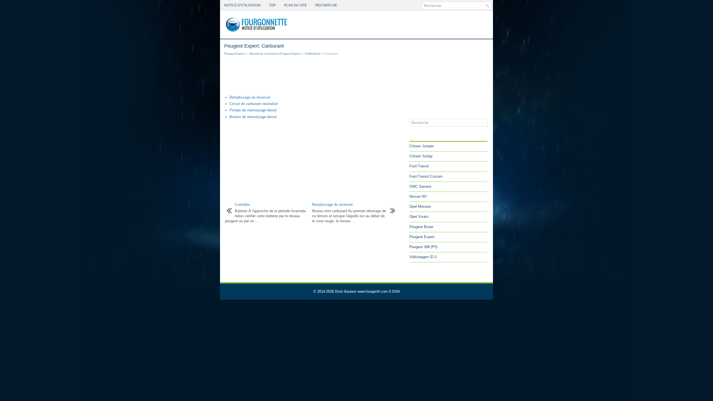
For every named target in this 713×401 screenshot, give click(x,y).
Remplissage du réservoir (249, 97)
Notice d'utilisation (242, 5)
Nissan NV (418, 196)
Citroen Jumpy (421, 156)
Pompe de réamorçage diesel (253, 110)
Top (272, 5)
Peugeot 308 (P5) (423, 247)
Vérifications (312, 53)
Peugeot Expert (234, 53)
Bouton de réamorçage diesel (253, 117)
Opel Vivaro (418, 216)
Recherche (326, 5)
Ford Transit (419, 166)
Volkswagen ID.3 (422, 257)
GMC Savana (420, 186)
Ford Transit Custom (426, 176)
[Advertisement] (314, 75)
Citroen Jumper (421, 146)
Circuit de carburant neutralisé (253, 104)
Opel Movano (420, 206)
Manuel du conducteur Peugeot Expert (275, 53)
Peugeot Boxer (421, 227)
